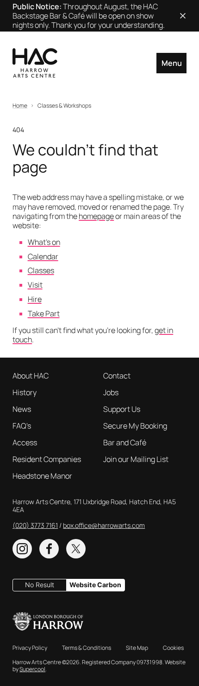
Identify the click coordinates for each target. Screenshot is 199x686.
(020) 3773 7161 (35, 525)
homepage (96, 216)
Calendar (43, 256)
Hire (35, 299)
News (21, 409)
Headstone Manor (42, 476)
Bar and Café (124, 442)
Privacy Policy (29, 647)
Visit (35, 285)
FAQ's (21, 425)
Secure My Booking (135, 425)
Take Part (44, 313)
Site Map (137, 647)
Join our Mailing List (135, 459)
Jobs (110, 392)
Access (24, 442)
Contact (117, 375)
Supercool (32, 669)
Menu (172, 63)
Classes (41, 270)
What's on (44, 242)
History (24, 392)
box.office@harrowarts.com (104, 525)
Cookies (173, 647)
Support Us (121, 409)
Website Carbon (95, 585)
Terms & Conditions (86, 647)
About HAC (30, 375)
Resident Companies (46, 459)
